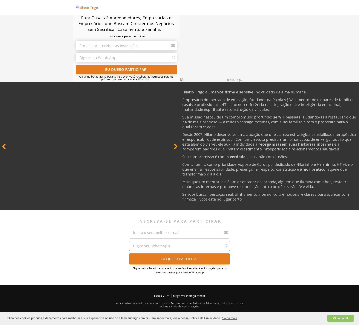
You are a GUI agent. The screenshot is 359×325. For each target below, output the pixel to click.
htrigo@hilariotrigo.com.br (189, 296)
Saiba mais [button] (229, 318)
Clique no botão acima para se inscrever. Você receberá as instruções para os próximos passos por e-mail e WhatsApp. (126, 78)
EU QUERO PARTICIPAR (180, 259)
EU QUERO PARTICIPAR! (126, 69)
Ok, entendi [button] (340, 318)
